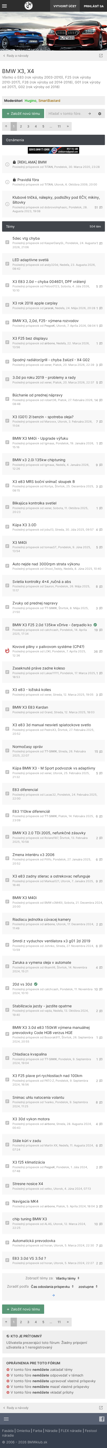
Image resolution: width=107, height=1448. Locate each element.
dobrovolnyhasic (55, 207)
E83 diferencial (25, 789)
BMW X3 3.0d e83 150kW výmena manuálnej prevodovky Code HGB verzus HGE (51, 1030)
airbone (49, 343)
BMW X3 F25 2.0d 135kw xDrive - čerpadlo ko (52, 625)
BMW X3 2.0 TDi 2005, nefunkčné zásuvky (49, 833)
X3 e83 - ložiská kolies (31, 689)
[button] (6, 126)
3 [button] (28, 126)
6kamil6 (49, 967)
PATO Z (49, 1080)
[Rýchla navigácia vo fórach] (101, 56)
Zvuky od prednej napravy (35, 603)
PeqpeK (49, 325)
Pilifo (47, 859)
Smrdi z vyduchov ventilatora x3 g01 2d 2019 (51, 941)
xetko (48, 1188)
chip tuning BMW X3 (29, 1219)
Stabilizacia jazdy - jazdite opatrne (42, 1006)
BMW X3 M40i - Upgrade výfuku (40, 438)
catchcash (51, 630)
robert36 (50, 400)
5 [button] (43, 126)
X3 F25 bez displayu (30, 338)
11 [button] (59, 126)
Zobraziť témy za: (50, 1278)
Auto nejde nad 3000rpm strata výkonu (46, 564)
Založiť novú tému (25, 113)
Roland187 (51, 838)
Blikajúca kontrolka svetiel (34, 503)
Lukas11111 (51, 673)
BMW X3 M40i (24, 897)
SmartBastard (49, 100)
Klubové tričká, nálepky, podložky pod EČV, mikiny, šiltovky (56, 200)
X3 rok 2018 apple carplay (35, 303)
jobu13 (49, 529)
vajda (48, 1010)
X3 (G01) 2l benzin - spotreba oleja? (42, 417)
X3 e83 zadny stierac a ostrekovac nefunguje (51, 876)
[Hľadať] (89, 113)
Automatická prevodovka (33, 1240)
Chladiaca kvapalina (29, 1054)
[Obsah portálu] (28, 6)
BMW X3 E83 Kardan (30, 707)
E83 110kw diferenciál (31, 811)
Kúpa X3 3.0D (24, 525)
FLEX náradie (71, 1431)
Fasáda (8, 1431)
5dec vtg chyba (26, 238)
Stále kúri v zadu (26, 1140)
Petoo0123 (51, 286)
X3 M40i (19, 542)
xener (47, 365)
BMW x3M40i (53, 902)
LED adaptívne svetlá (30, 260)
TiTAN (48, 167)
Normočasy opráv (27, 746)
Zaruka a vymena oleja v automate (41, 962)
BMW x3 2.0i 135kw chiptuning (38, 460)
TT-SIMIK (50, 608)
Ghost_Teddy (53, 568)
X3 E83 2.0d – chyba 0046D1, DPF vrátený (49, 281)
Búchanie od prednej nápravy (37, 395)
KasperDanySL (54, 243)
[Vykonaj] (53, 1295)
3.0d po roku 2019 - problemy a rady (44, 377)
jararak (49, 308)
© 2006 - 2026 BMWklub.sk (24, 1442)
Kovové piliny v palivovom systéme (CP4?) (48, 646)
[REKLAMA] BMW (32, 162)
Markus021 (51, 881)
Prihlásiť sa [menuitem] (94, 6)
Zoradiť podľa (38, 1286)
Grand (48, 712)
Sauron (49, 586)
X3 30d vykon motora (31, 1119)
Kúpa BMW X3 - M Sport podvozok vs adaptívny (53, 768)
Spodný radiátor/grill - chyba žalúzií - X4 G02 (51, 360)
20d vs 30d (22, 984)
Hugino (30, 100)
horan (48, 1245)
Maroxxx (50, 421)
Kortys (48, 486)
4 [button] (36, 126)
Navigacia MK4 (25, 1201)
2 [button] (21, 126)
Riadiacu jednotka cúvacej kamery (41, 919)
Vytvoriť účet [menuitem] (65, 6)
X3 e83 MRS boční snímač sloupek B (43, 481)
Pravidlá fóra (28, 179)
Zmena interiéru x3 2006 (33, 854)
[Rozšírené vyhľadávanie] (100, 113)
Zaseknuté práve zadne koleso (38, 668)
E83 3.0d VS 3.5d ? (29, 1258)
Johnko (49, 946)
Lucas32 (50, 794)
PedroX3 (50, 730)
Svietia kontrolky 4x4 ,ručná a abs (41, 581)
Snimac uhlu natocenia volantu (38, 1097)
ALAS (48, 1224)
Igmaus (49, 443)
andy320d (51, 265)
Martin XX (50, 1145)
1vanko (49, 1102)
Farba (37, 1431)
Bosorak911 (52, 1037)
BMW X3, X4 (18, 71)
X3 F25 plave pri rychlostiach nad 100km (47, 1075)
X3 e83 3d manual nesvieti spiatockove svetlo (51, 725)
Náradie (51, 1431)
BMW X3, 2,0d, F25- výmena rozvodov (45, 320)
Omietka (23, 1431)
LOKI (47, 651)
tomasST (50, 547)
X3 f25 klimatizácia (28, 1162)
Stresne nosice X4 (27, 1183)
